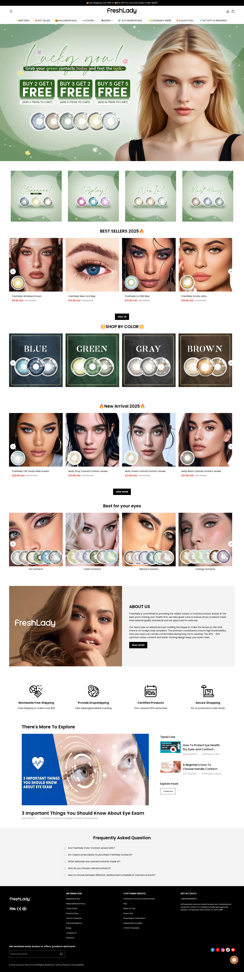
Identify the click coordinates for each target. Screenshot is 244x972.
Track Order (71, 908)
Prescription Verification (134, 918)
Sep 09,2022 (28, 818)
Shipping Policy (73, 898)
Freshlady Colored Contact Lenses (139, 898)
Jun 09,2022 (189, 773)
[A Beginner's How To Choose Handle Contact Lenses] (170, 767)
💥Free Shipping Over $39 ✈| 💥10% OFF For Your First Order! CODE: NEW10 (122, 2)
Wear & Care (129, 908)
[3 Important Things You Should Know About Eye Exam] (85, 769)
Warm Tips (128, 913)
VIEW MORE (122, 491)
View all (122, 316)
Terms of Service (74, 918)
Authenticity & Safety (132, 923)
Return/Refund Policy (75, 903)
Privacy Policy (72, 913)
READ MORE (138, 645)
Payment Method (74, 923)
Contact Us (71, 933)
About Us (70, 937)
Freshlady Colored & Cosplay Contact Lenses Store (69, 818)
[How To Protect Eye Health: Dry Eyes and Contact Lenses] (170, 747)
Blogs (68, 928)
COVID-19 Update (131, 928)
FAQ (125, 903)
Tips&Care (168, 791)
